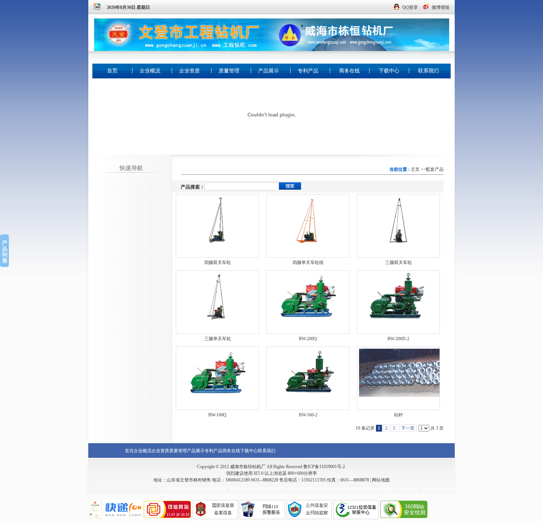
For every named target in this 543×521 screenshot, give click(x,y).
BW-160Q (217, 414)
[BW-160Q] (217, 378)
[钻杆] (398, 378)
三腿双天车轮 (398, 262)
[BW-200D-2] (398, 302)
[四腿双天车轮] (217, 226)
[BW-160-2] (307, 378)
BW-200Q (308, 338)
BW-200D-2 (398, 338)
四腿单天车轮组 (308, 262)
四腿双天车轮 (217, 262)
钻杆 (398, 414)
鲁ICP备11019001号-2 (324, 466)
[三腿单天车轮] (217, 302)
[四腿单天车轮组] (307, 226)
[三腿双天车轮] (398, 226)
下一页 (407, 428)
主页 (415, 169)
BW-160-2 (308, 414)
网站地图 (381, 480)
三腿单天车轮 (217, 338)
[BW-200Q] (307, 302)
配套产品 (435, 169)
